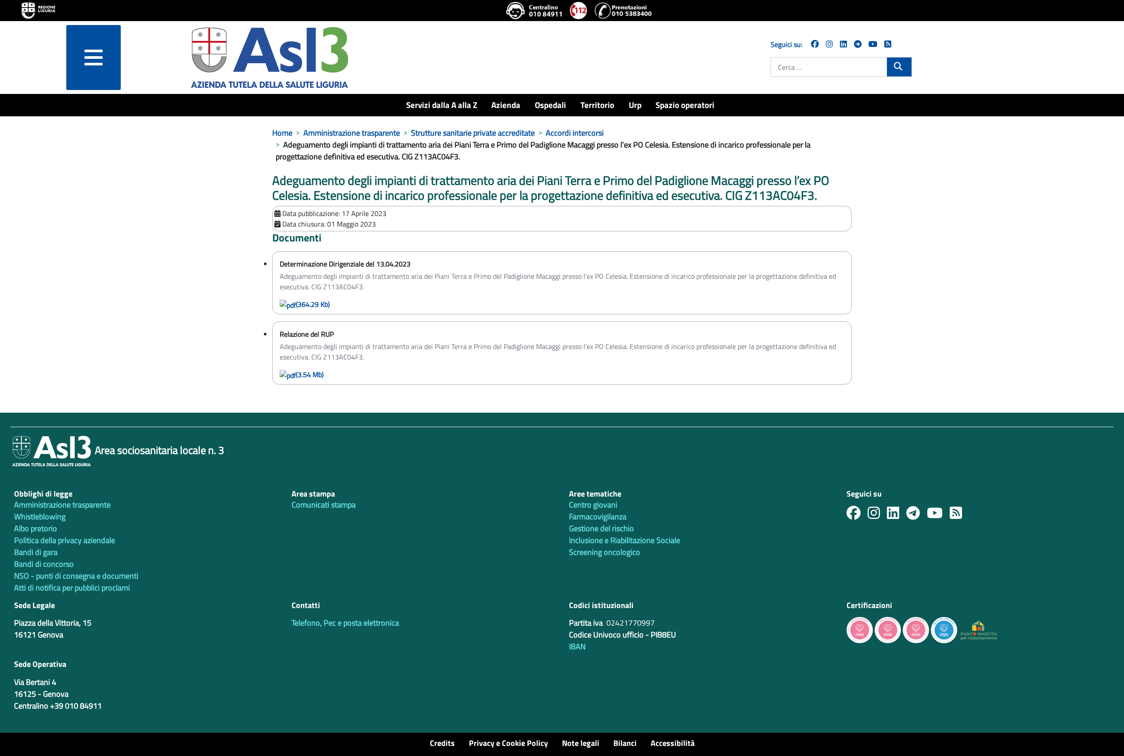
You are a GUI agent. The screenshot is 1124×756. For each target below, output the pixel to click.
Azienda (505, 104)
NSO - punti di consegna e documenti (76, 576)
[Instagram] (829, 44)
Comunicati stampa (324, 505)
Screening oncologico (604, 552)
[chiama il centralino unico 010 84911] (534, 10)
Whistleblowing (39, 516)
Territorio (597, 104)
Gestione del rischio (601, 528)
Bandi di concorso (44, 564)
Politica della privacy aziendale (64, 540)
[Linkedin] (843, 44)
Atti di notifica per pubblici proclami (72, 588)
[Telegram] (857, 44)
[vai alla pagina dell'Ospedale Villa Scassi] (978, 629)
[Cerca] (898, 66)
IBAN (577, 646)
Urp (635, 104)
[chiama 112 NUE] (578, 10)
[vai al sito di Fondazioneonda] (944, 629)
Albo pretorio (35, 528)
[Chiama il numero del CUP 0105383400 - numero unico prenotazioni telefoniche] (623, 10)
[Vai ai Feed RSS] (887, 44)
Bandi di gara (36, 552)
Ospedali (550, 104)
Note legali (580, 743)
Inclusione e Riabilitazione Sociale (624, 540)
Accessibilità (673, 743)
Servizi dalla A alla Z (441, 104)
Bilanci (625, 743)
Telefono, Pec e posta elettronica (345, 623)
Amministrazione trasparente (62, 505)
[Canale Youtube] (938, 515)
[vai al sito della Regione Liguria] (38, 9)
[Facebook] (815, 44)
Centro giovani (593, 505)
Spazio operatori (685, 104)
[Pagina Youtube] (872, 44)
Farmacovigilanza (598, 516)
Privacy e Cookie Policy (508, 743)
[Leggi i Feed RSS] (959, 515)
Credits (442, 743)
